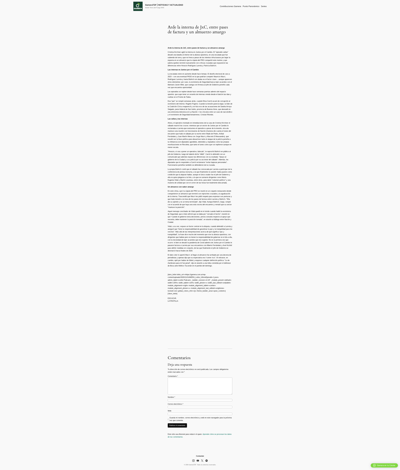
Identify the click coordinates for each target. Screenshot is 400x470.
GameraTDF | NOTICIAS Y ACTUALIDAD (164, 5)
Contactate (200, 456)
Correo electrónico (175, 404)
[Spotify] (206, 460)
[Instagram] (193, 460)
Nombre (171, 397)
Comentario (173, 376)
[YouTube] (198, 460)
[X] (202, 460)
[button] (384, 465)
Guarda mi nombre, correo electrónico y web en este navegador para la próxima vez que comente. (200, 419)
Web (169, 411)
